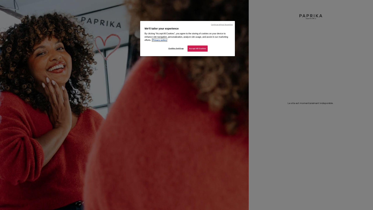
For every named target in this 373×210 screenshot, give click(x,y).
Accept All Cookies (197, 48)
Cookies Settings (176, 48)
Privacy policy (159, 40)
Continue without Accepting (222, 25)
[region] (187, 38)
